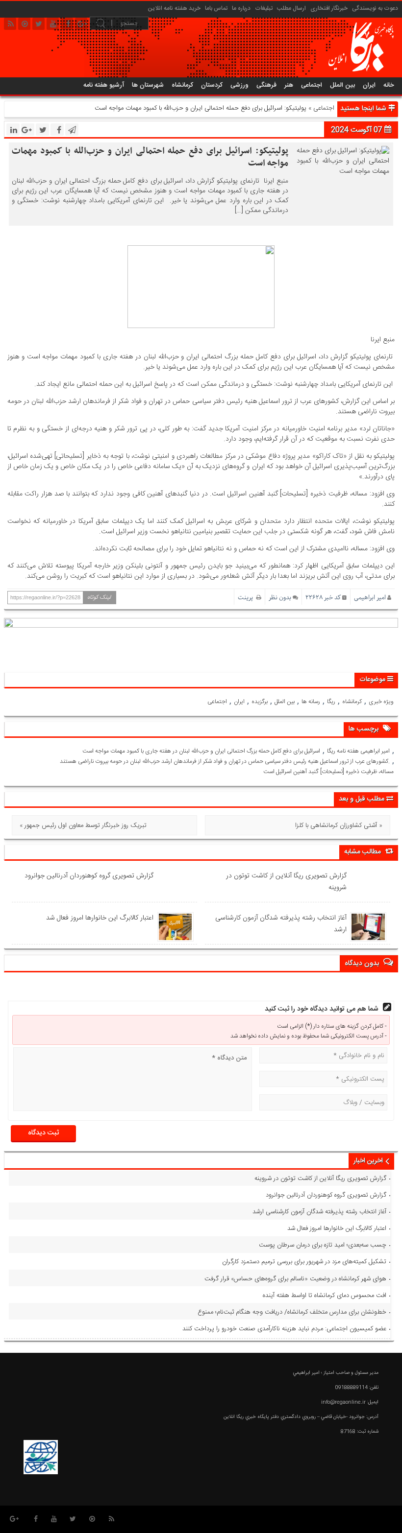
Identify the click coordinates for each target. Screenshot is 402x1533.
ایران (369, 85)
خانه (388, 85)
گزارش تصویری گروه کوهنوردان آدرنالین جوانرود (89, 876)
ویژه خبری (381, 701)
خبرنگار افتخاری (329, 8)
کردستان (212, 85)
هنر (288, 85)
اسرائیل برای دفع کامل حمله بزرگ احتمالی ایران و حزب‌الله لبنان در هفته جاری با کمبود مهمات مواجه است (201, 751)
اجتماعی (311, 85)
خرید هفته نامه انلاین (174, 8)
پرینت (247, 597)
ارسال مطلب (291, 8)
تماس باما (216, 8)
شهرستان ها (148, 85)
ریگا (331, 701)
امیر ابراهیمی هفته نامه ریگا (358, 751)
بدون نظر (280, 597)
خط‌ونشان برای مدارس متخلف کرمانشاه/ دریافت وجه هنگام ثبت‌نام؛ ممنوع (292, 1312)
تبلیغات (264, 8)
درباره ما (241, 8)
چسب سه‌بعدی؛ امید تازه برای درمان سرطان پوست (322, 1245)
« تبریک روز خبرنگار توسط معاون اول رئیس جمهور (83, 825)
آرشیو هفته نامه (103, 85)
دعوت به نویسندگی (375, 8)
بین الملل (342, 85)
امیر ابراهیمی (370, 597)
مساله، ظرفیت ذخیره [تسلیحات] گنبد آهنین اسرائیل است (328, 771)
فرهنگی (266, 85)
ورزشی (239, 85)
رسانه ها (311, 701)
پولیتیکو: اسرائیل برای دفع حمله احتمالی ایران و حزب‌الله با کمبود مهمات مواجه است (150, 157)
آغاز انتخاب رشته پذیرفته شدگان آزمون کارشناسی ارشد (281, 924)
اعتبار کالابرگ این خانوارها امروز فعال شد (99, 918)
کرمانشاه (182, 85)
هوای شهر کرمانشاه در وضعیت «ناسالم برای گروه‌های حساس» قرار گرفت (295, 1279)
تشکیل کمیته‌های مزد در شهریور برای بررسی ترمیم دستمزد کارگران (304, 1261)
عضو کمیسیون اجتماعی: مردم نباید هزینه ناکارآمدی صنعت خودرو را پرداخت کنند (284, 1328)
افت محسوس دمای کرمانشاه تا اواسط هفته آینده (324, 1295)
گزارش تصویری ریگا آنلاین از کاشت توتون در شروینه (286, 882)
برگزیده (259, 701)
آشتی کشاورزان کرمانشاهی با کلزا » (338, 825)
